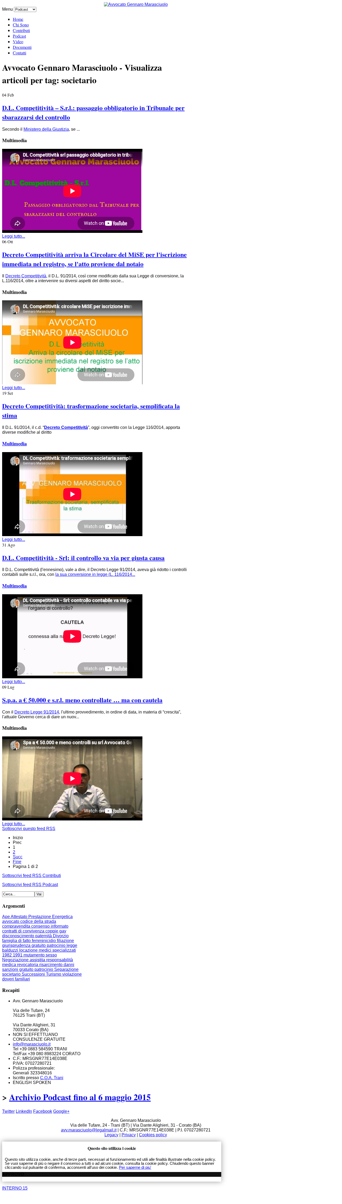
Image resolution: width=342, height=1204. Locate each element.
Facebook (42, 1111)
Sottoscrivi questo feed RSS (28, 828)
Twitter (8, 1111)
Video (18, 41)
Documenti (22, 47)
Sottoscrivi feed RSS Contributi (31, 875)
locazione (29, 950)
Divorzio (61, 936)
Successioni (34, 974)
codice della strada (38, 921)
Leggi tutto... (13, 236)
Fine (17, 861)
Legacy (111, 1135)
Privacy (129, 1135)
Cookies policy (153, 1135)
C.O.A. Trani (51, 1077)
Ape (6, 916)
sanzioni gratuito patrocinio (28, 969)
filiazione (65, 940)
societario (12, 974)
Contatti (19, 52)
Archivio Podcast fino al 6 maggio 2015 (80, 1097)
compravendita (16, 926)
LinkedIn (24, 1111)
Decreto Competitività (25, 276)
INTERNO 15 (15, 1188)
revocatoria (28, 964)
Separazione (66, 969)
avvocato (11, 921)
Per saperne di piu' (135, 1167)
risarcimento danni (56, 964)
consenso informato (49, 926)
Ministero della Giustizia (46, 129)
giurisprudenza (17, 945)
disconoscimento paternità (27, 936)
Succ (17, 857)
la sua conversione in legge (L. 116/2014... (95, 574)
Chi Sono (21, 24)
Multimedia (14, 443)
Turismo (54, 974)
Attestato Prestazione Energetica (42, 916)
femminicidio (44, 940)
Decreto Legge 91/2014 (36, 712)
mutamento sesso (40, 955)
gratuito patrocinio (49, 945)
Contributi (21, 30)
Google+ (61, 1111)
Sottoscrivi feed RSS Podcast (30, 884)
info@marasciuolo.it (31, 1044)
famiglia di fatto (17, 940)
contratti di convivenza (23, 931)
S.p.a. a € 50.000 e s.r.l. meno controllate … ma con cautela (82, 699)
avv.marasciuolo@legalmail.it (88, 1130)
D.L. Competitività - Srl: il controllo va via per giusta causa (83, 557)
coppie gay (55, 931)
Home (18, 19)
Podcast (19, 36)
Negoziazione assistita (24, 960)
